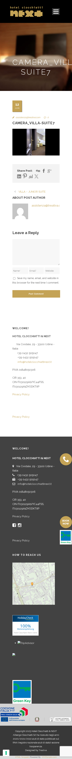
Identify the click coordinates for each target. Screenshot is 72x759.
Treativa (43, 750)
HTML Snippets (22, 757)
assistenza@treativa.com (28, 117)
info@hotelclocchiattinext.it (35, 362)
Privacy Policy (21, 394)
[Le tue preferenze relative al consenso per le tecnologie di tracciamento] (6, 753)
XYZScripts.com (49, 757)
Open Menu (56, 11)
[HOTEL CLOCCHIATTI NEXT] (21, 654)
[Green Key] (22, 691)
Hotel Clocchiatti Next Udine (25, 632)
